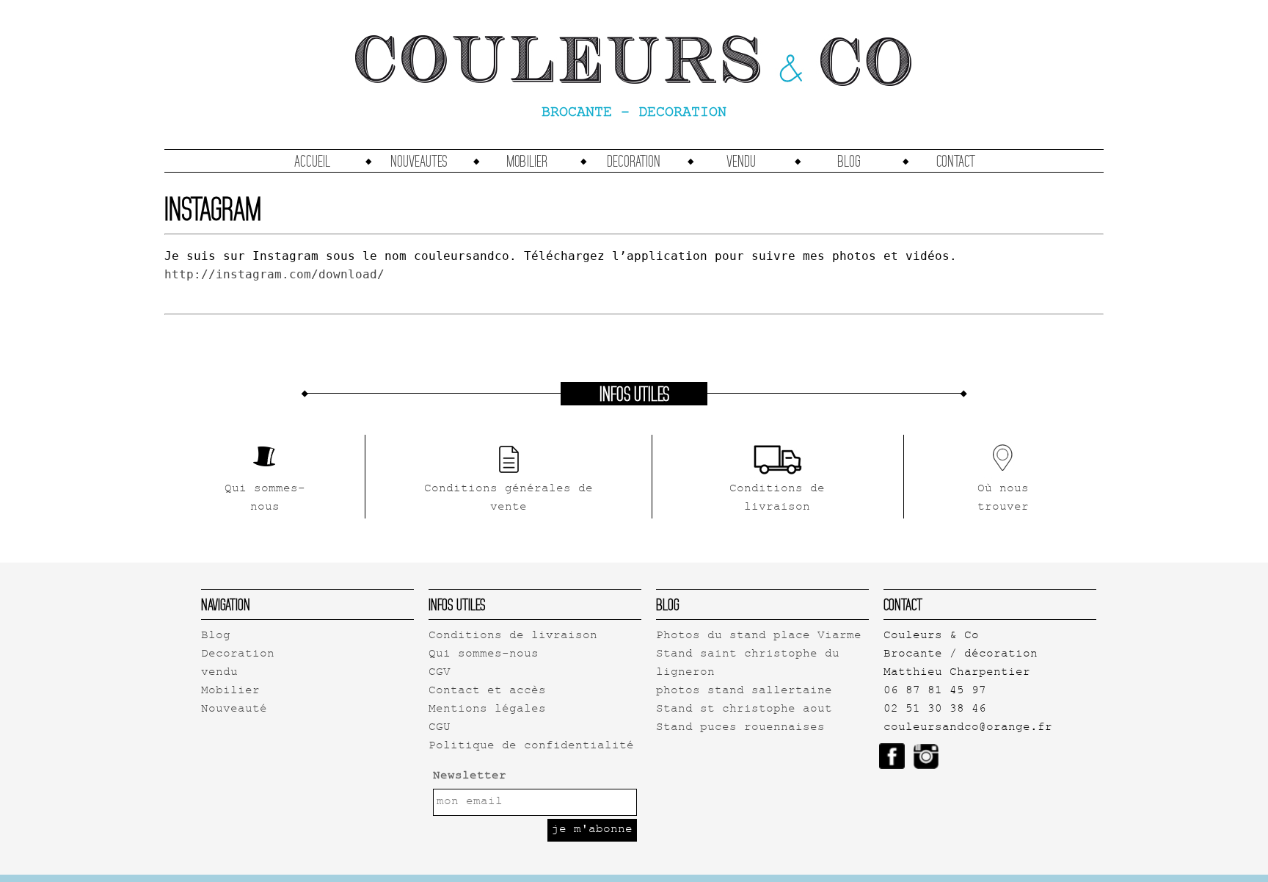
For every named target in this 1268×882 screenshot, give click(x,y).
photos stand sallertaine (744, 691)
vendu (741, 161)
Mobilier (526, 161)
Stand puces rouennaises (740, 728)
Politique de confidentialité (531, 746)
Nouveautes (419, 161)
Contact (955, 161)
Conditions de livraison (513, 636)
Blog (849, 161)
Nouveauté (234, 710)
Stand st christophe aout (744, 710)
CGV (440, 673)
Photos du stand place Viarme (758, 636)
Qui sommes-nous (484, 655)
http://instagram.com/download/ (274, 274)
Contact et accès (487, 691)
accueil (312, 161)
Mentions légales (487, 710)
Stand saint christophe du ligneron (747, 664)
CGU (440, 728)
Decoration (633, 161)
